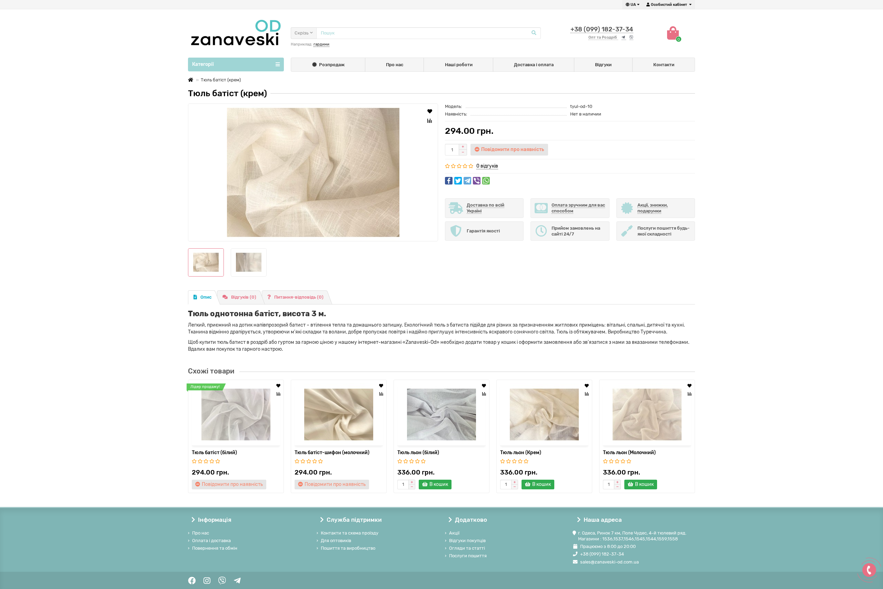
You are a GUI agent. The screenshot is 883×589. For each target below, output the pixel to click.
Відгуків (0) (243, 297)
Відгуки (603, 64)
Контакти (663, 64)
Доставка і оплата (534, 64)
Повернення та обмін (214, 548)
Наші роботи (459, 64)
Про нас (394, 64)
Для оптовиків (336, 540)
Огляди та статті (467, 548)
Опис (205, 297)
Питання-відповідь (299, 297)
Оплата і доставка (211, 540)
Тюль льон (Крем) (520, 453)
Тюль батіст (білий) (214, 453)
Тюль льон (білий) (418, 453)
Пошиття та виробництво (348, 548)
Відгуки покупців (467, 540)
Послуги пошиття (468, 555)
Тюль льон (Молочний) (629, 453)
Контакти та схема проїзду (349, 533)
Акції (454, 533)
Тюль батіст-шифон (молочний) (332, 453)
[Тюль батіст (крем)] (313, 172)
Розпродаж (332, 64)
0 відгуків (487, 166)
